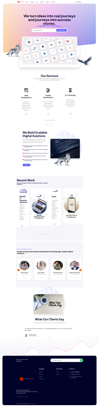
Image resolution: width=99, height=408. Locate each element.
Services (32, 1)
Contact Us (41, 378)
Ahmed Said (24, 272)
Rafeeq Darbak (53, 197)
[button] (80, 270)
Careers (40, 376)
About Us (53, 1)
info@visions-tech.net (75, 374)
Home (27, 1)
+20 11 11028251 (75, 372)
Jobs (37, 1)
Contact (47, 1)
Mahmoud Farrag (74, 272)
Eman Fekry (41, 272)
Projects (42, 1)
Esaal (20, 196)
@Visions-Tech (30, 403)
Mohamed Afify (58, 272)
